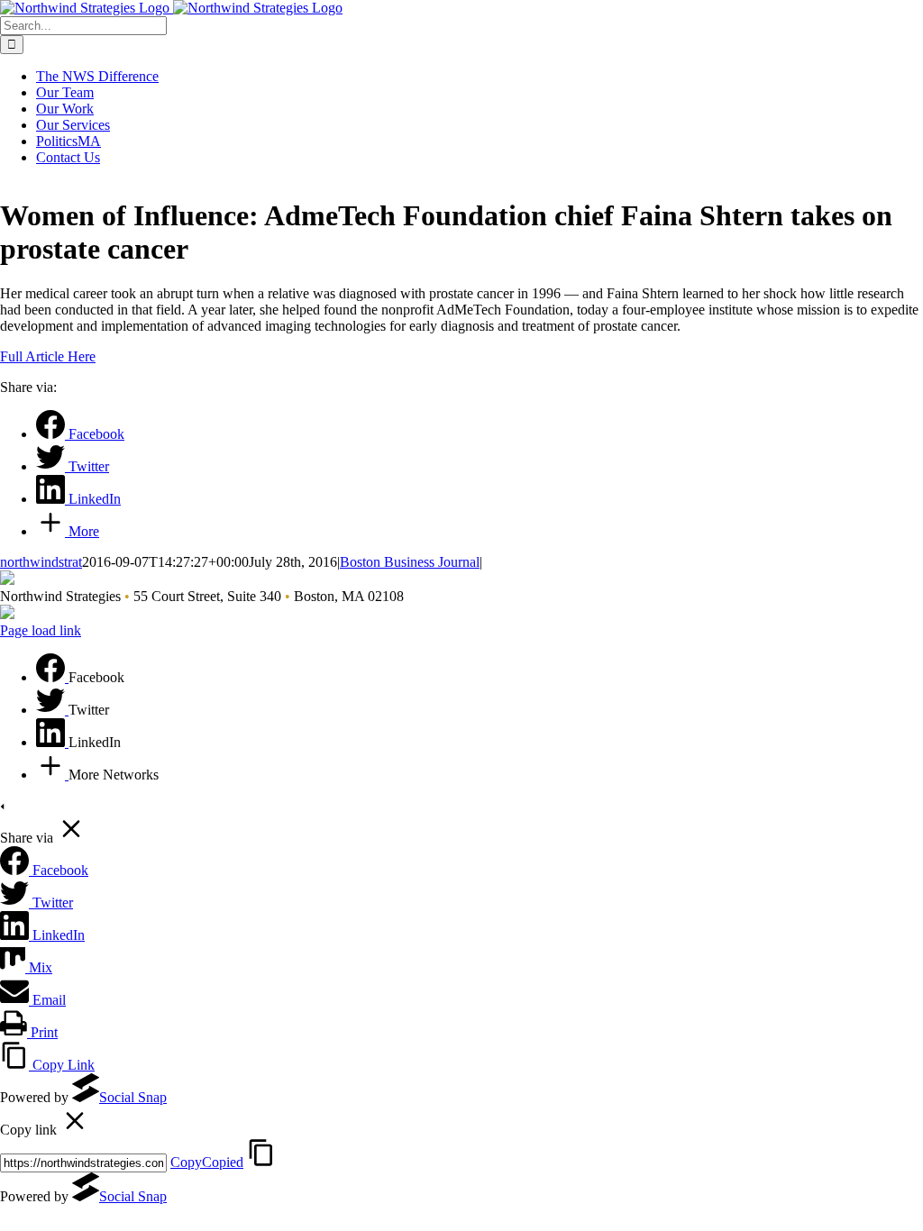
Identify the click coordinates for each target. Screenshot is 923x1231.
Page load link (40, 630)
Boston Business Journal (410, 562)
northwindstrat (41, 562)
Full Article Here (48, 356)
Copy (206, 1162)
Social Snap (133, 1097)
